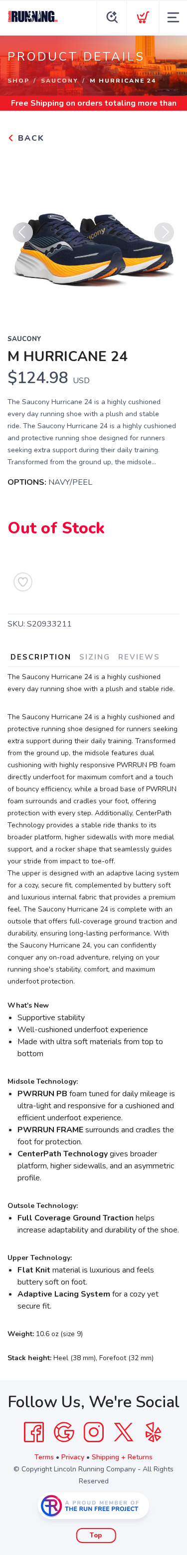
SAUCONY (59, 81)
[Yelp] (154, 1432)
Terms (44, 1457)
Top (96, 1535)
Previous (23, 232)
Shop (18, 81)
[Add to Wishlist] (22, 581)
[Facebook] (34, 1432)
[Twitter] (124, 1432)
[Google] (64, 1432)
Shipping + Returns (122, 1457)
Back (29, 138)
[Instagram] (94, 1432)
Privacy (72, 1457)
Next (164, 232)
